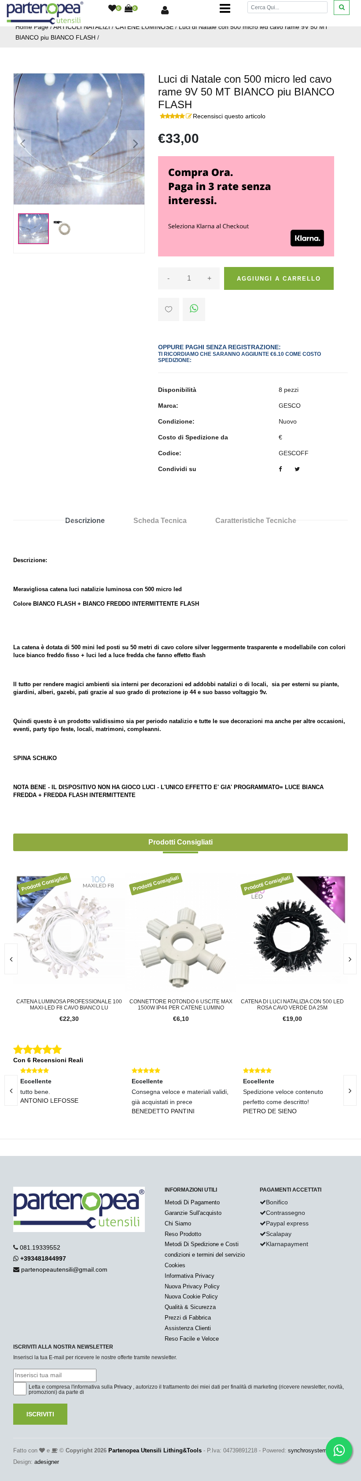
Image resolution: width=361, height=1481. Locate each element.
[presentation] (350, 958)
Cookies (175, 1265)
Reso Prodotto (183, 1234)
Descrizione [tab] (85, 520)
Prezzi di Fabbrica (188, 1317)
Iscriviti (40, 1414)
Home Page (31, 26)
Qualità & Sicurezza (190, 1307)
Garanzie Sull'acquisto (193, 1213)
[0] (112, 8)
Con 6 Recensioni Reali (48, 1060)
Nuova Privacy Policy (192, 1286)
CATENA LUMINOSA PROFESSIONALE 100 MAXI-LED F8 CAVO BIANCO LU (69, 1004)
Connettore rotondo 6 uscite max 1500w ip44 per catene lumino (180, 1004)
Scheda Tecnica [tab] (160, 520)
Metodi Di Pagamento (192, 1202)
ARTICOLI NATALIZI (81, 26)
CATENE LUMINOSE (144, 26)
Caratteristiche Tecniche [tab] (255, 520)
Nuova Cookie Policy (191, 1296)
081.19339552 (40, 1247)
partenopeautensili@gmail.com (64, 1269)
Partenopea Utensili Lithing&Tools (155, 1450)
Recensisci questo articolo (229, 116)
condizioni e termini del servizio (205, 1254)
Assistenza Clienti (188, 1328)
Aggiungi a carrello (279, 278)
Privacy (123, 1387)
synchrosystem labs (313, 1450)
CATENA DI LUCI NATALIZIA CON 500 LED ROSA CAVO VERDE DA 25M (292, 1004)
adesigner (46, 1462)
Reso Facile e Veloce (192, 1338)
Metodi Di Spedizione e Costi (202, 1244)
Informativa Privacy (189, 1276)
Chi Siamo (178, 1223)
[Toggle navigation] (225, 8)
